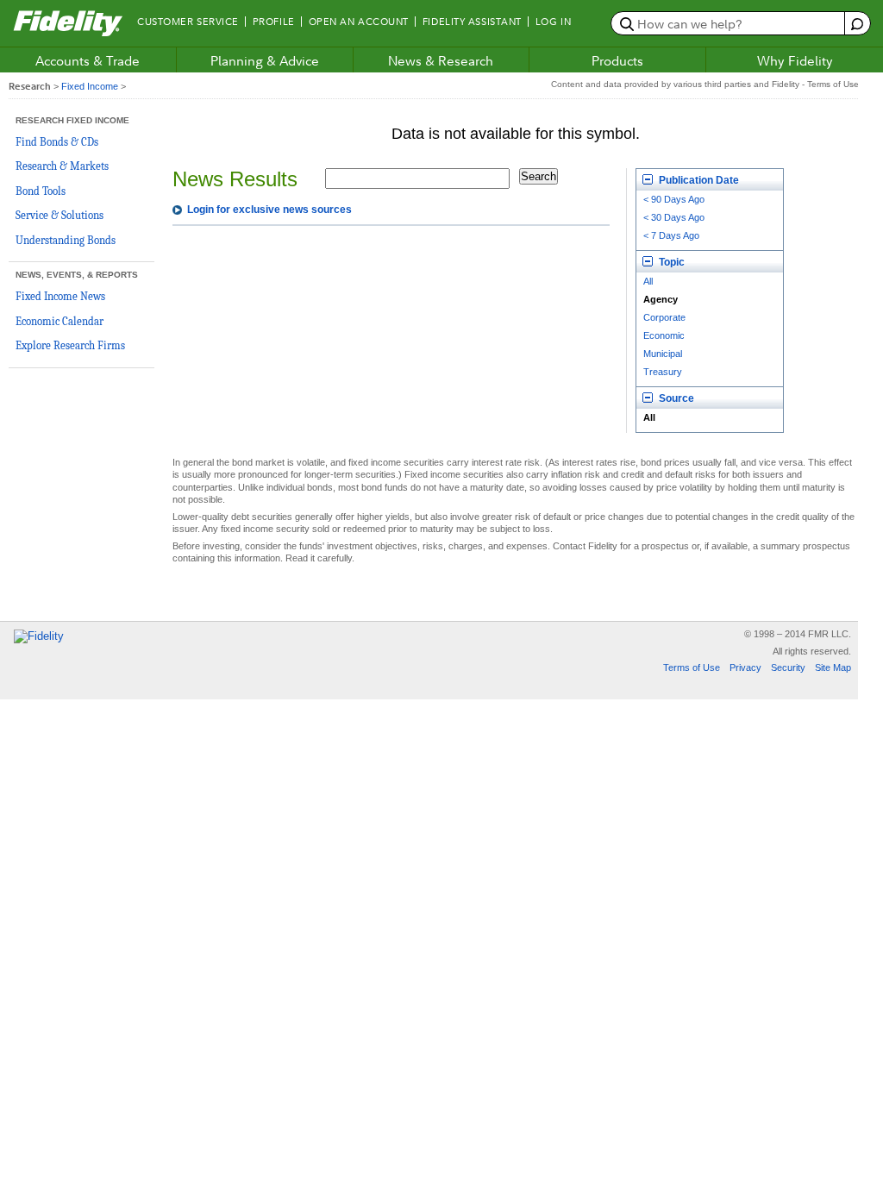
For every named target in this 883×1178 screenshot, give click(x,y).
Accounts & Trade (87, 60)
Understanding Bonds (66, 240)
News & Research (440, 60)
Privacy (745, 667)
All (648, 281)
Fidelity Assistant (472, 21)
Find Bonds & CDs (57, 141)
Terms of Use (691, 667)
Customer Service (188, 21)
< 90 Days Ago (674, 199)
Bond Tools (41, 191)
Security (788, 667)
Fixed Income (89, 86)
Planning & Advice (264, 60)
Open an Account (359, 21)
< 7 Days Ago (671, 235)
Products (617, 60)
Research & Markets (62, 166)
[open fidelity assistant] (856, 23)
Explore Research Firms (70, 345)
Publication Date (697, 180)
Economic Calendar (59, 321)
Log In (553, 21)
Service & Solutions (59, 215)
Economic (664, 335)
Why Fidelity (795, 60)
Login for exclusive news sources (269, 210)
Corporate (664, 317)
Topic (670, 262)
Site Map (833, 667)
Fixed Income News (60, 296)
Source (675, 398)
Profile (274, 21)
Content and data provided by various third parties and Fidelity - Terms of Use (705, 84)
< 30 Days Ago (674, 217)
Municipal (662, 353)
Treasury (662, 372)
